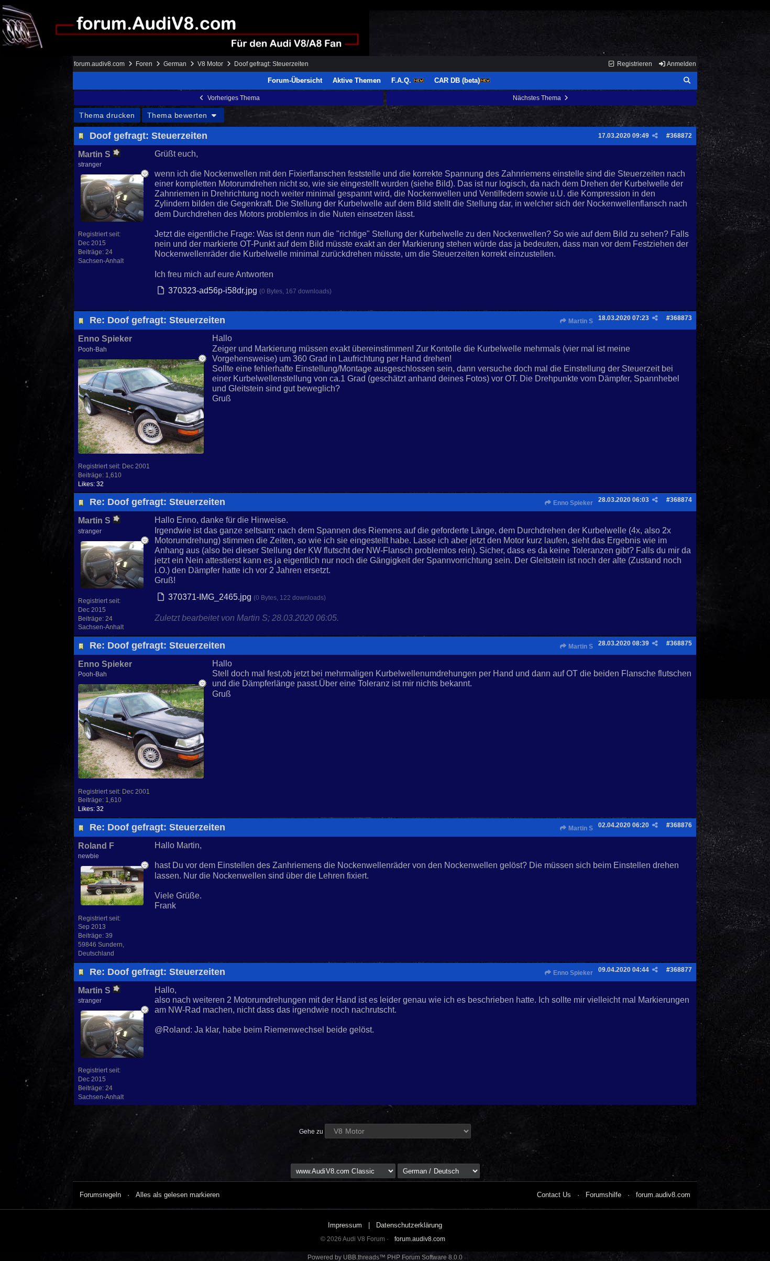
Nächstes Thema (538, 98)
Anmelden (681, 64)
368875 (681, 643)
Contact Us (554, 1195)
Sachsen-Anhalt (101, 261)
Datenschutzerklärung (409, 1225)
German (174, 64)
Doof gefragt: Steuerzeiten (148, 135)
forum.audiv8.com (99, 64)
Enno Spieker (572, 503)
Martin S (580, 321)
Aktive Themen (357, 80)
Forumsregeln (100, 1195)
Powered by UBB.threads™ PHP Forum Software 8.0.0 (385, 1257)
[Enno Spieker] (141, 450)
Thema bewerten (178, 115)
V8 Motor (210, 64)
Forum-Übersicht (295, 80)
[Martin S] (112, 218)
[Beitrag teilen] (655, 136)
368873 (681, 318)
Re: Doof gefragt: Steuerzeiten (157, 320)
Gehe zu (311, 1131)
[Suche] (687, 80)
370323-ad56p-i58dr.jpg (212, 290)
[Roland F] (112, 902)
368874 (681, 499)
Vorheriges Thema (233, 98)
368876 (681, 825)
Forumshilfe (603, 1195)
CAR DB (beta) (457, 80)
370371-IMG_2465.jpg (209, 597)
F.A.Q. (402, 80)
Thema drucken (107, 115)
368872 (681, 135)
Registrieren (633, 64)
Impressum (345, 1225)
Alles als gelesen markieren (177, 1195)
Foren (144, 64)
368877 (681, 969)
